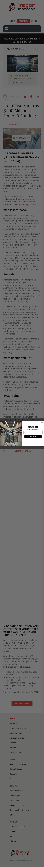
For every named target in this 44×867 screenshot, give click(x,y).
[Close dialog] (42, 423)
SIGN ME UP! (33, 436)
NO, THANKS (33, 439)
